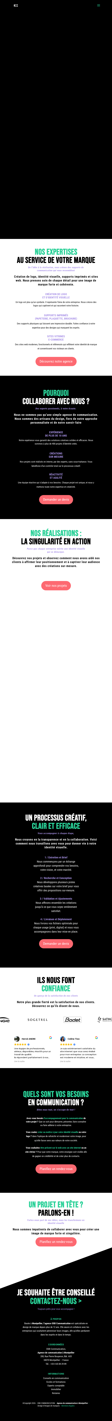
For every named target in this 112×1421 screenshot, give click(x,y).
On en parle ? (56, 110)
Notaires (56, 1393)
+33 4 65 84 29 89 (58, 1364)
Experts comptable (56, 1385)
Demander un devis (56, 499)
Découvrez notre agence (56, 361)
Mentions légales (67, 1406)
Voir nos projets (56, 586)
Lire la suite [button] (19, 1061)
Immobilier (56, 1389)
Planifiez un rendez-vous (56, 1169)
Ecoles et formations (56, 1381)
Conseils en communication (56, 1378)
